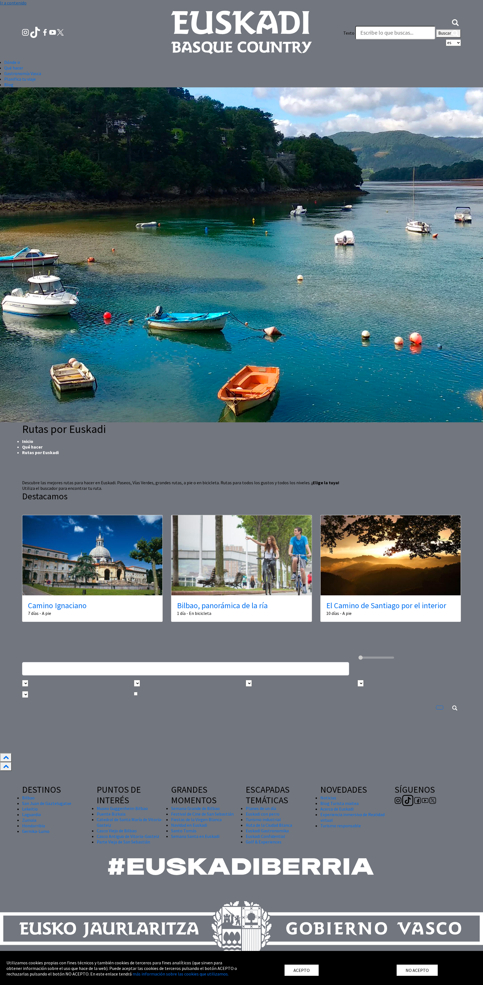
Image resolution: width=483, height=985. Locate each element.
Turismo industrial (263, 819)
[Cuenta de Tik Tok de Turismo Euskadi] (36, 32)
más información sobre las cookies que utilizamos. (180, 974)
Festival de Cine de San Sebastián (202, 814)
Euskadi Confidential (265, 836)
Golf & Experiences (263, 842)
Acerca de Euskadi (337, 809)
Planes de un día (261, 808)
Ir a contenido (13, 3)
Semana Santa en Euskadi (195, 836)
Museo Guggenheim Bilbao (122, 808)
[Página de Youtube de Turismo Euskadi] (53, 32)
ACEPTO (301, 970)
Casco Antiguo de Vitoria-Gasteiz (128, 836)
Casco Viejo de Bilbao (117, 830)
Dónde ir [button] (12, 62)
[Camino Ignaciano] (92, 555)
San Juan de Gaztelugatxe (46, 803)
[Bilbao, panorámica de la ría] (241, 555)
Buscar (445, 33)
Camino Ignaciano (57, 605)
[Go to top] (6, 757)
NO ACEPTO (417, 970)
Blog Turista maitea (339, 803)
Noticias (328, 798)
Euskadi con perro (263, 814)
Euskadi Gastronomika (267, 830)
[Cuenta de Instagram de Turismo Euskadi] (26, 32)
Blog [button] (8, 84)
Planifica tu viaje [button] (20, 79)
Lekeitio (30, 809)
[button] (455, 22)
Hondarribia (33, 825)
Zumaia (29, 820)
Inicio (27, 441)
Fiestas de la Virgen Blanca (196, 819)
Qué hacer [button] (13, 68)
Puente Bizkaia (111, 814)
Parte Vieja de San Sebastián (123, 842)
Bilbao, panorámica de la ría (222, 605)
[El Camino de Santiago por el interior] (391, 555)
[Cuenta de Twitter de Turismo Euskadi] (60, 32)
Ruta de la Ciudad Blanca (269, 825)
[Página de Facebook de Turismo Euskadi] (45, 32)
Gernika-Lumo (35, 831)
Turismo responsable (340, 825)
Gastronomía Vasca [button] (22, 73)
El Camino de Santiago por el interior (386, 605)
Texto (348, 33)
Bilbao (28, 798)
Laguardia (31, 814)
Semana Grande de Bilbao (195, 808)
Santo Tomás (183, 830)
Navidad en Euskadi (189, 825)
